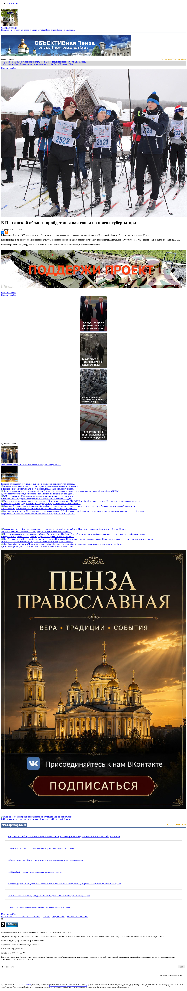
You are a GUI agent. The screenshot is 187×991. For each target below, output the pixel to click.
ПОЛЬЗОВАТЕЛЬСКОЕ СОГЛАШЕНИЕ (20, 916)
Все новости (12, 3)
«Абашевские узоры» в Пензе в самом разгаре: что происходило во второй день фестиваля (45, 860)
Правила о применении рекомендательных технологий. (68, 986)
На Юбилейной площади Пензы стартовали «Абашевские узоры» (35, 872)
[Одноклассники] (6, 232)
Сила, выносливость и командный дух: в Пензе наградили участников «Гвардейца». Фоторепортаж (49, 896)
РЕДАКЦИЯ (58, 916)
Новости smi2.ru (8, 68)
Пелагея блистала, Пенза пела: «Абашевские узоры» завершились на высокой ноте (42, 848)
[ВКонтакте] (2, 232)
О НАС (46, 916)
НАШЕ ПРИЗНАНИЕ (77, 916)
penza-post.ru (26, 984)
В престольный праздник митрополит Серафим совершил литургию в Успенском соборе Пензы (64, 836)
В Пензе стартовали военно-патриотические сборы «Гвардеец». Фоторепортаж (40, 907)
